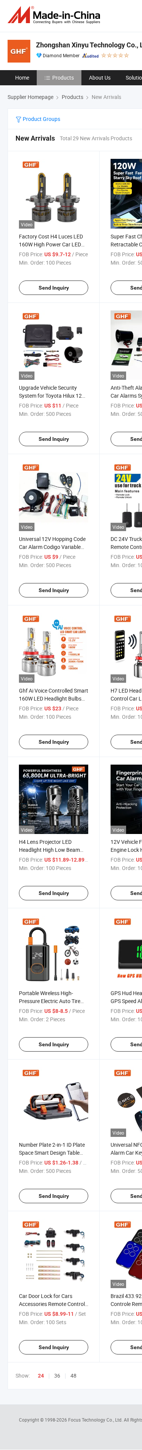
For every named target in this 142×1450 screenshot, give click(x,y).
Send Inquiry (54, 288)
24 (41, 1376)
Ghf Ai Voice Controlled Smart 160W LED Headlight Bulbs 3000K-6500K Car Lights (53, 698)
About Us (100, 77)
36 (57, 1375)
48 (73, 1375)
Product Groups (41, 118)
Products (63, 77)
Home (22, 77)
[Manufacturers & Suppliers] (55, 15)
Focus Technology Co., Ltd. (96, 1420)
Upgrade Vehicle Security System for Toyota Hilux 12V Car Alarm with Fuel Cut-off (52, 395)
